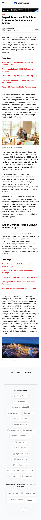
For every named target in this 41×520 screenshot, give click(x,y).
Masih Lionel (10, 28)
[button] (36, 3)
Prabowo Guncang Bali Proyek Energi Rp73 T (19, 76)
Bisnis (3, 14)
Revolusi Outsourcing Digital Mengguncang (19, 87)
